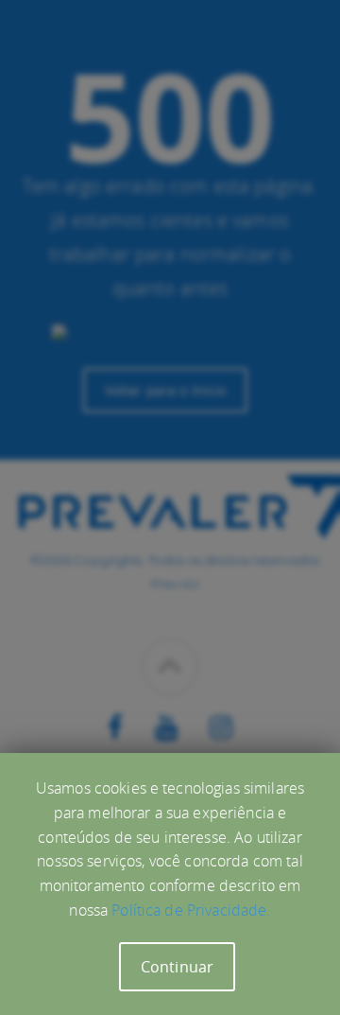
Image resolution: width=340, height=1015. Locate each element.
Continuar (177, 966)
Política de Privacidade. (190, 910)
